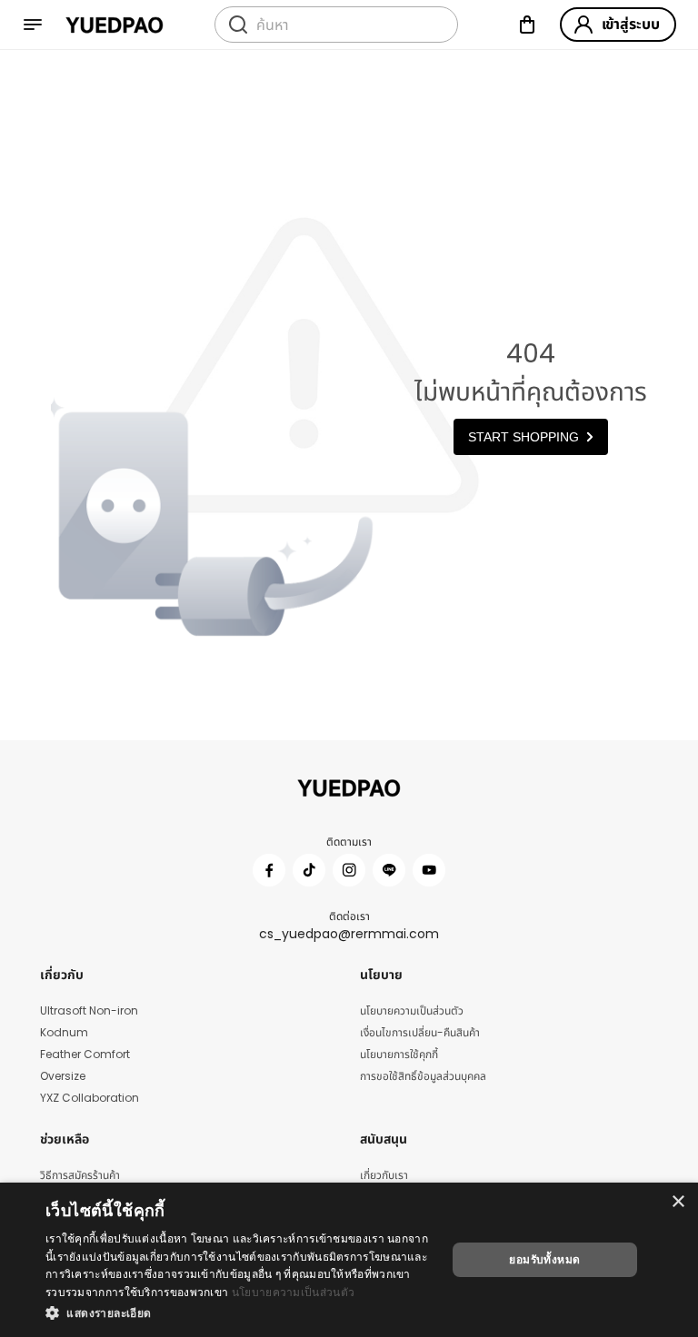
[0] (527, 24)
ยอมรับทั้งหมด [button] (544, 1259)
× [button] (677, 1202)
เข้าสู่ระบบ (631, 24)
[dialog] (349, 1260)
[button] (239, 1312)
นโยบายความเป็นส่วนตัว (293, 1292)
